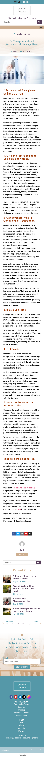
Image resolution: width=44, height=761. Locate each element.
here (19, 509)
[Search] (39, 22)
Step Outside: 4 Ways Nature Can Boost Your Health (24, 588)
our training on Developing (23, 488)
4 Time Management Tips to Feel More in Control (26, 609)
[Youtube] (15, 697)
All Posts (22, 554)
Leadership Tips (23, 34)
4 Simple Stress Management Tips (21, 599)
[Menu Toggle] (19, 2)
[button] (15, 2)
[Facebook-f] (11, 697)
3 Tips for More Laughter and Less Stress (25, 577)
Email (5, 658)
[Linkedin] (20, 697)
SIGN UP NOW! (22, 667)
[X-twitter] (24, 697)
